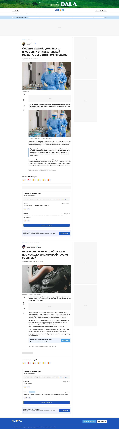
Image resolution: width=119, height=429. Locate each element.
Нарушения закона (35, 242)
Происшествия (25, 242)
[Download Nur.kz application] (59, 4)
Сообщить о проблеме (89, 421)
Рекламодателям (102, 421)
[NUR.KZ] (59, 10)
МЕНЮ (16, 10)
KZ (97, 10)
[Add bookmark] (24, 110)
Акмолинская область (27, 353)
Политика (14, 13)
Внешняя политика (31, 13)
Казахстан (23, 13)
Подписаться (65, 340)
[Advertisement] (59, 27)
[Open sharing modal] (24, 105)
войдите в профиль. (63, 199)
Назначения (39, 13)
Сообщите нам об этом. (50, 170)
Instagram (65, 233)
